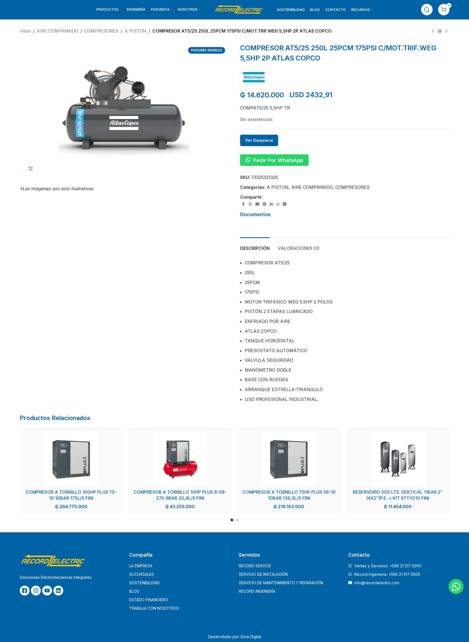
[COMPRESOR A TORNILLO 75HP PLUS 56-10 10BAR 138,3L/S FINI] (289, 459)
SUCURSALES (141, 574)
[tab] (255, 245)
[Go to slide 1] (232, 520)
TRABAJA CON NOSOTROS (154, 608)
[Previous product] (433, 31)
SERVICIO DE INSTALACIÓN (263, 574)
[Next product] (446, 31)
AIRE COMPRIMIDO (57, 31)
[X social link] (250, 204)
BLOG (134, 591)
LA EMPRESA (140, 565)
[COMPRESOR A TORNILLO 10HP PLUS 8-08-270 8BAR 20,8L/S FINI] (180, 459)
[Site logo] (238, 9)
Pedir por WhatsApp (278, 160)
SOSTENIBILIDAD (144, 582)
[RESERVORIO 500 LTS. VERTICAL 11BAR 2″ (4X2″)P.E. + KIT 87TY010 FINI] (397, 459)
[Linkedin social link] (271, 204)
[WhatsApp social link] (278, 204)
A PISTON (135, 31)
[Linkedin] (58, 590)
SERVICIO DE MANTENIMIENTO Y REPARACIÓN (281, 582)
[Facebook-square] (25, 590)
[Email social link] (257, 204)
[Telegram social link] (284, 204)
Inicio (25, 31)
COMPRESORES (101, 31)
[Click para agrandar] (31, 168)
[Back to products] (439, 31)
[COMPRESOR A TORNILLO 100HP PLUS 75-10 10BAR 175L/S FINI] (71, 459)
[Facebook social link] (243, 204)
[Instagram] (36, 590)
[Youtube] (47, 590)
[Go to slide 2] (237, 520)
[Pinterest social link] (264, 204)
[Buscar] (426, 9)
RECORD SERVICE (255, 565)
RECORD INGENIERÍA (257, 591)
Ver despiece (259, 140)
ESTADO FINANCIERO (148, 599)
